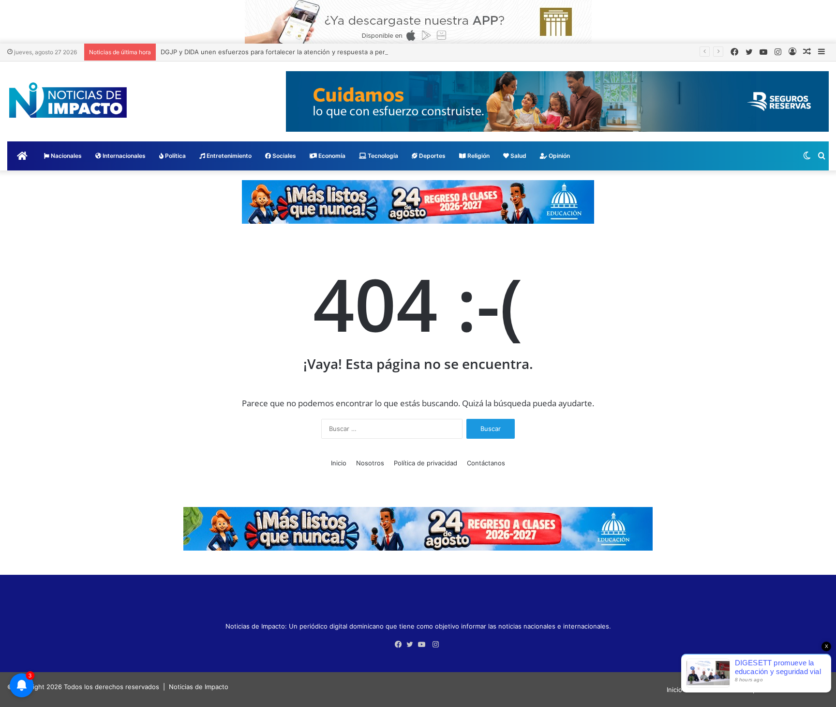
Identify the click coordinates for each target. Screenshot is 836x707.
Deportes (432, 155)
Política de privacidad (425, 463)
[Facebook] (400, 644)
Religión (478, 155)
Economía (331, 155)
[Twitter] (412, 644)
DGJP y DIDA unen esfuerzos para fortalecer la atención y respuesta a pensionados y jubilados (304, 52)
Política (175, 155)
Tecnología (382, 155)
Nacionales (65, 155)
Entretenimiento (228, 155)
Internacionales (123, 155)
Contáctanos (486, 463)
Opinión (558, 155)
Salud (517, 155)
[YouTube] (424, 644)
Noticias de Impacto (198, 687)
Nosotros (370, 463)
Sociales (283, 155)
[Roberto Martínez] (418, 21)
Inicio (338, 463)
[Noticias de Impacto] (67, 100)
